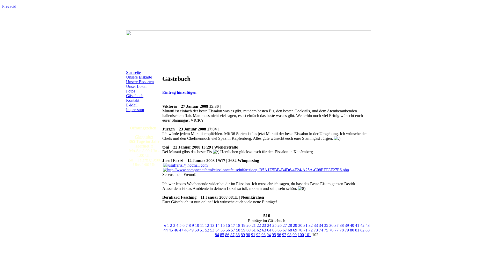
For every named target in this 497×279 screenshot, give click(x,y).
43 (368, 225)
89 (243, 235)
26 (279, 225)
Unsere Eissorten (140, 82)
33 (316, 225)
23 (264, 225)
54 (217, 230)
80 (352, 230)
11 (202, 225)
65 (274, 230)
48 (186, 230)
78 (342, 230)
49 (191, 230)
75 (326, 230)
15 (223, 225)
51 (202, 230)
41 (357, 225)
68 (290, 230)
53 (212, 230)
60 (248, 230)
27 (285, 225)
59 (243, 230)
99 (295, 235)
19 (243, 225)
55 (223, 230)
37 (336, 225)
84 (217, 235)
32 (311, 225)
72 (311, 230)
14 (217, 225)
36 (331, 225)
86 (227, 235)
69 (295, 230)
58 (238, 230)
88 (238, 235)
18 (238, 225)
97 (284, 235)
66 (279, 230)
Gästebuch (134, 96)
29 (295, 225)
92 (258, 235)
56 (228, 230)
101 (308, 235)
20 (248, 225)
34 (321, 225)
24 (269, 225)
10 (197, 225)
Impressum (135, 109)
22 (259, 225)
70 (300, 230)
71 (305, 230)
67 (285, 230)
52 (207, 230)
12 (207, 225)
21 (254, 225)
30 (300, 225)
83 (368, 230)
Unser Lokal (136, 86)
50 (197, 230)
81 (357, 230)
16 (228, 225)
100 (301, 235)
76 (331, 230)
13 (212, 225)
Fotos (130, 91)
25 (274, 225)
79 (347, 230)
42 (362, 225)
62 (259, 230)
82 (362, 230)
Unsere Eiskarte (139, 77)
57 (233, 230)
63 (264, 230)
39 (347, 225)
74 (321, 230)
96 (279, 235)
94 (269, 235)
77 (336, 230)
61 (254, 230)
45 (171, 230)
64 (269, 230)
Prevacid (9, 6)
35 (326, 225)
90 (248, 235)
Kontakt (132, 100)
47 (181, 230)
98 (289, 235)
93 (263, 235)
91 (253, 235)
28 (290, 225)
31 (305, 225)
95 (274, 235)
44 (166, 230)
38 (342, 225)
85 (222, 235)
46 (176, 230)
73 (316, 230)
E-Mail (131, 105)
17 (233, 225)
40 (352, 225)
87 (232, 235)
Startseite (133, 72)
